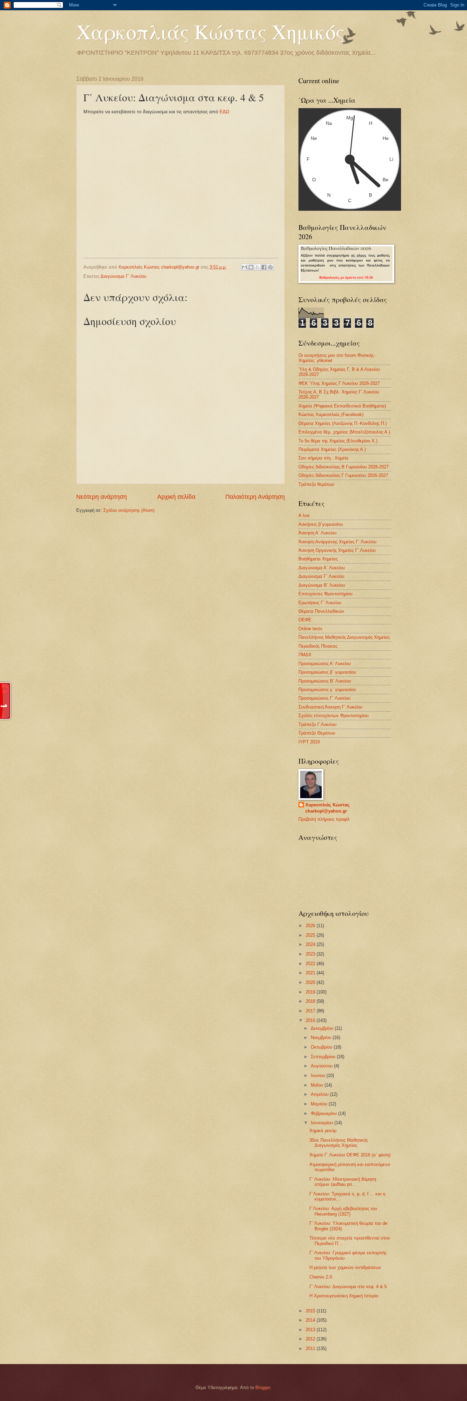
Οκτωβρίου (322, 1047)
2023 (311, 954)
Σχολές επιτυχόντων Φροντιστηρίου (333, 715)
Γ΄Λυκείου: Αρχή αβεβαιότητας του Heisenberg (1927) (343, 1211)
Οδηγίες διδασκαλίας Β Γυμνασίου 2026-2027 (343, 466)
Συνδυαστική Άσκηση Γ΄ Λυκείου (330, 707)
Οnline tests (310, 628)
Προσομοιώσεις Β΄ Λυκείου (324, 681)
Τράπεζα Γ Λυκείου (317, 724)
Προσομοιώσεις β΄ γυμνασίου (327, 672)
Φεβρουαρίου (324, 1113)
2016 (311, 1020)
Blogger (262, 1387)
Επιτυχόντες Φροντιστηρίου (325, 593)
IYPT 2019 (309, 741)
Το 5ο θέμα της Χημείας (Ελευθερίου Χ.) (337, 440)
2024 (311, 944)
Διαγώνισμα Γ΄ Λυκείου (123, 276)
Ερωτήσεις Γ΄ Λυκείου (319, 602)
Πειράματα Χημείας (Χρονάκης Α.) (332, 449)
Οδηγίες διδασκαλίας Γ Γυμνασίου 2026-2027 (343, 475)
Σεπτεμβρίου (324, 1056)
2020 (311, 982)
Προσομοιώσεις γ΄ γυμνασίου (327, 689)
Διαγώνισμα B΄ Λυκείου (321, 585)
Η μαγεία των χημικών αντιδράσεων (345, 1267)
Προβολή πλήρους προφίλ (324, 819)
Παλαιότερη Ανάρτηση (255, 496)
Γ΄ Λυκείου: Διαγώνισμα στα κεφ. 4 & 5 (348, 1286)
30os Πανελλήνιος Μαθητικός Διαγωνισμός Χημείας (338, 1143)
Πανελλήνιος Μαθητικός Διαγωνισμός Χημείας (344, 637)
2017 (311, 1010)
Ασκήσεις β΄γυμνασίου (320, 524)
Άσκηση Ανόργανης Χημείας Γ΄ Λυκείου (337, 541)
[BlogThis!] (251, 267)
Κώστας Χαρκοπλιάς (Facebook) (330, 414)
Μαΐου (317, 1085)
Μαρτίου (320, 1103)
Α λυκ (304, 515)
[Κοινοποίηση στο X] (257, 267)
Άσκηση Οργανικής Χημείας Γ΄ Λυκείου (337, 550)
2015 (311, 1310)
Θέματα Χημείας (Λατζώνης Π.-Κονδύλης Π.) (342, 423)
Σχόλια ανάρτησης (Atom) (129, 510)
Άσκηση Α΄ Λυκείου (317, 532)
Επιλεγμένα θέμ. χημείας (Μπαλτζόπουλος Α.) (344, 431)
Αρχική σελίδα (176, 496)
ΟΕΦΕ (304, 619)
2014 (311, 1320)
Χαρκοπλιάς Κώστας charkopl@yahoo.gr (327, 808)
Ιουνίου (318, 1075)
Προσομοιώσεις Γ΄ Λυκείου (324, 698)
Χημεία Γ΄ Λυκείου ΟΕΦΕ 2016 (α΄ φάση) (349, 1154)
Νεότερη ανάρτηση (101, 496)
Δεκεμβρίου (323, 1028)
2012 (311, 1338)
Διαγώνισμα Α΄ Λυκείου (321, 567)
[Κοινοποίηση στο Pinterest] (270, 267)
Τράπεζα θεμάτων (316, 484)
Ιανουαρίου (322, 1122)
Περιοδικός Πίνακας (317, 646)
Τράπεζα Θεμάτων (316, 733)
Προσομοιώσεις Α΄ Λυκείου (324, 663)
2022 (311, 963)
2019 (311, 992)
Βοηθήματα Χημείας (318, 558)
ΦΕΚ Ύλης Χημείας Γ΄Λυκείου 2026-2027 (339, 383)
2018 (311, 1001)
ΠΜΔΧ (304, 654)
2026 (311, 925)
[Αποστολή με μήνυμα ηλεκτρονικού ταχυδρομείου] (244, 267)
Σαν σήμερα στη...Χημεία (323, 457)
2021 (311, 972)
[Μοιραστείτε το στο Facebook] (264, 267)
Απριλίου (320, 1094)
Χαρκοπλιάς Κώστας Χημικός (210, 31)
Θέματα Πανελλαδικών (321, 611)
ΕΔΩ (224, 111)
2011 (311, 1348)
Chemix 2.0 (320, 1277)
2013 (311, 1329)
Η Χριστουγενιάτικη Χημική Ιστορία (343, 1295)
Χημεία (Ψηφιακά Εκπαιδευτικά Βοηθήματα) (342, 405)
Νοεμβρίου (322, 1037)
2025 (311, 935)
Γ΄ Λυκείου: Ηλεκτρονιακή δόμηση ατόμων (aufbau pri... (342, 1182)
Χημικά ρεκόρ (322, 1130)
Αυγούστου (322, 1065)
